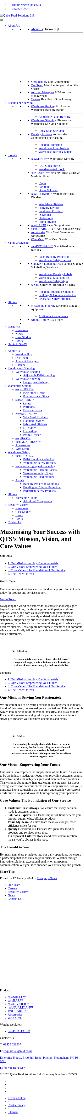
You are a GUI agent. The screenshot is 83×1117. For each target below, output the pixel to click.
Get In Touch (8, 599)
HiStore (12, 302)
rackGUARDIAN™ (43, 228)
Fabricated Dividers (51, 211)
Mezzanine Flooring (43, 305)
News (19, 333)
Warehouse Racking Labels (55, 151)
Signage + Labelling (43, 263)
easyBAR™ (38, 225)
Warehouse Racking (43, 106)
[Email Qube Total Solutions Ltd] (10, 4)
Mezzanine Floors (26, 497)
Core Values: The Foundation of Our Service (36, 570)
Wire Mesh (37, 239)
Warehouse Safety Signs (53, 281)
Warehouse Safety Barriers (55, 260)
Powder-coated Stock (52, 169)
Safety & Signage (18, 242)
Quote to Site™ (17, 344)
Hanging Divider (49, 207)
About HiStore (40, 319)
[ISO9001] (33, 957)
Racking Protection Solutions (56, 291)
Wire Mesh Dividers (51, 204)
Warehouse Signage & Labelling (35, 466)
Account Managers (42, 92)
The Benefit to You (21, 573)
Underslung (46, 218)
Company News (47, 878)
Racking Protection (50, 144)
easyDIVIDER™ (41, 193)
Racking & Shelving (20, 102)
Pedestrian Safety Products (55, 298)
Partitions (44, 186)
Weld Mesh (15, 1018)
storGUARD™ (40, 172)
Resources (14, 326)
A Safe (35, 284)
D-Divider (45, 214)
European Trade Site (12, 1067)
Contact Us (14, 522)
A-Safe (19, 480)
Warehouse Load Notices (54, 148)
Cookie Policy (16, 1105)
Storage (12, 155)
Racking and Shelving (21, 368)
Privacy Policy (16, 1098)
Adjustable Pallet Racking (54, 116)
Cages (42, 183)
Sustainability (39, 81)
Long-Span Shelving (51, 130)
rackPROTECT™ (42, 246)
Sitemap (13, 1112)
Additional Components (53, 316)
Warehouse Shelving (43, 120)
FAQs (19, 340)
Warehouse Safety (19, 452)
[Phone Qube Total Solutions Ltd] (10, 8)
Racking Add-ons (41, 134)
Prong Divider (47, 221)
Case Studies (23, 337)
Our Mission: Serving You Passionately (33, 563)
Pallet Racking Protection (54, 256)
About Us (14, 25)
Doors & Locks (48, 190)
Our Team (37, 85)
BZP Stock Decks (49, 165)
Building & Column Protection (57, 295)
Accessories (38, 232)
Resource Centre (18, 504)
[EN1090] (19, 931)
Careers (35, 99)
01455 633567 (21, 8)
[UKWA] (19, 987)
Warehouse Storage (19, 385)
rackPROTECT (25, 455)
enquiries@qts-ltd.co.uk (26, 4)
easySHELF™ (40, 158)
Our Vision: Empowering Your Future (32, 566)
